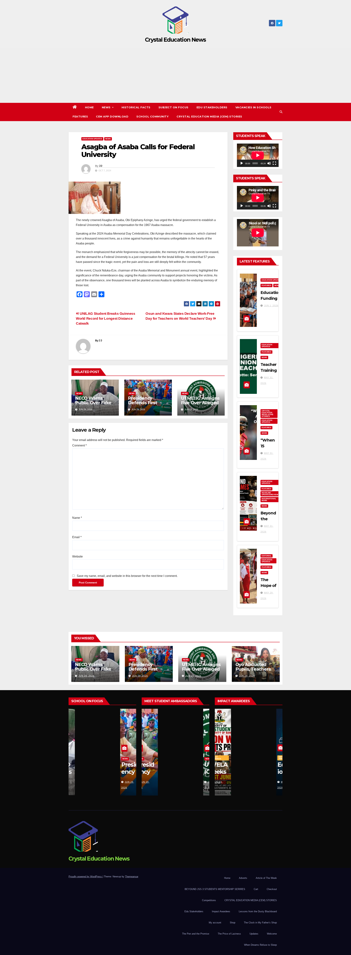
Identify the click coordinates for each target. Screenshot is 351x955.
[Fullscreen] (274, 163)
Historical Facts (136, 107)
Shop (232, 922)
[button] (281, 111)
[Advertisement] (175, 75)
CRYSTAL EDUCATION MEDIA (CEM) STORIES (209, 116)
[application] (258, 155)
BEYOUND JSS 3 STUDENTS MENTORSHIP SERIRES (215, 889)
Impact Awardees (222, 758)
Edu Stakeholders (212, 107)
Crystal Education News (175, 39)
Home (89, 107)
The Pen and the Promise (195, 933)
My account (215, 922)
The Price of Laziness (229, 933)
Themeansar (131, 876)
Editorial (266, 556)
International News (269, 499)
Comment (79, 445)
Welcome (272, 933)
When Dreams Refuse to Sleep (260, 944)
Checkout (272, 889)
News (107, 107)
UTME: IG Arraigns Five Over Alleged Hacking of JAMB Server (200, 404)
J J (100, 166)
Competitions (209, 900)
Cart (256, 889)
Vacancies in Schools (253, 107)
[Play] (242, 163)
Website (77, 556)
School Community (152, 116)
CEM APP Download (112, 116)
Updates (254, 933)
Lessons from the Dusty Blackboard (258, 911)
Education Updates (92, 139)
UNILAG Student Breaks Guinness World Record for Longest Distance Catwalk (105, 318)
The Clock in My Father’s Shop (260, 922)
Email (77, 537)
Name (77, 517)
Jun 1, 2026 (271, 305)
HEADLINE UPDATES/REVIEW (270, 494)
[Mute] (269, 163)
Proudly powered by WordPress (86, 876)
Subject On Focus (173, 107)
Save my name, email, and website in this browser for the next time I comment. (127, 575)
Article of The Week (266, 878)
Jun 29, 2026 (86, 676)
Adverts (243, 878)
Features (80, 116)
